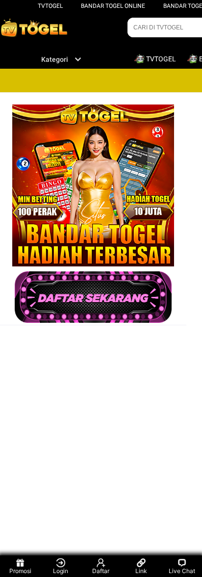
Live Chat (182, 571)
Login (60, 571)
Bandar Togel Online (113, 5)
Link (141, 571)
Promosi (20, 571)
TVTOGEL (50, 5)
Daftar (100, 571)
